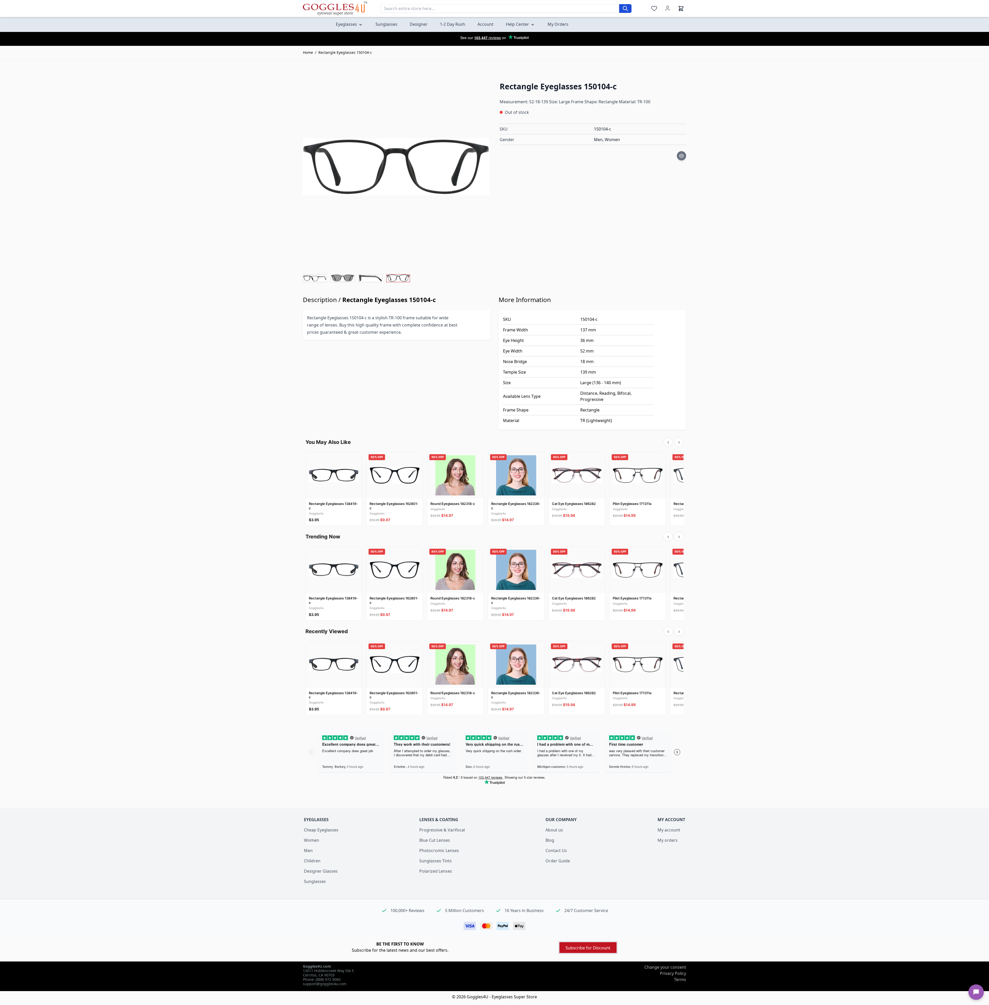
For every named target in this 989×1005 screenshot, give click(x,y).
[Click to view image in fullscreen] (396, 167)
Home (308, 52)
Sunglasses (315, 881)
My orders (668, 840)
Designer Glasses (321, 871)
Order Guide (557, 861)
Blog (549, 840)
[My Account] (667, 8)
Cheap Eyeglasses (321, 830)
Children (312, 861)
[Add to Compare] (681, 155)
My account (669, 830)
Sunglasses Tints (435, 861)
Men (308, 850)
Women (311, 840)
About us (554, 830)
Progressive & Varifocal (442, 830)
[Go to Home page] (335, 8)
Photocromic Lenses (439, 850)
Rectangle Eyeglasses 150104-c (345, 52)
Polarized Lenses (435, 871)
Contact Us (556, 850)
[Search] (625, 8)
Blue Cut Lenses (434, 840)
